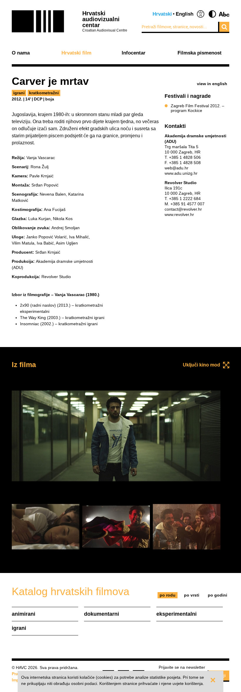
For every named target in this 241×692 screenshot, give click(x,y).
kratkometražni (44, 92)
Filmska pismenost (200, 53)
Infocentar (133, 53)
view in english (212, 83)
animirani (23, 614)
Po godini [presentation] (217, 595)
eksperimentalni (176, 614)
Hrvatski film (76, 53)
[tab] (168, 595)
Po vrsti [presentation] (191, 595)
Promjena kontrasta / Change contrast (212, 14)
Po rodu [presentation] (167, 595)
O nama (21, 53)
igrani (19, 92)
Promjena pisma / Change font (224, 14)
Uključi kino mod (201, 364)
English (184, 14)
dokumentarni (101, 614)
